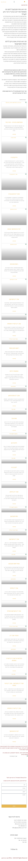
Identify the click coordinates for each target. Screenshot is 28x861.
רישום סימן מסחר (14, 348)
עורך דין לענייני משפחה (14, 324)
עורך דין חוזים (14, 588)
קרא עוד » (14, 134)
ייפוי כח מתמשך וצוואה (14, 229)
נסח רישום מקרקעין (14, 564)
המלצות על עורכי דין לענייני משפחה (14, 659)
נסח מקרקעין (14, 516)
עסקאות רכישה (14, 371)
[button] (24, 1)
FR (3, 2)
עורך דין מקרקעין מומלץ (14, 611)
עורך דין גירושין (14, 492)
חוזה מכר (14, 418)
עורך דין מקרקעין (14, 299)
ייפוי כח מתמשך (14, 731)
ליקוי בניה (14, 467)
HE (1, 2)
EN (5, 2)
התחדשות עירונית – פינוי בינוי (14, 122)
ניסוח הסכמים (14, 264)
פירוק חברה (14, 157)
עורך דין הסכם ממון (14, 395)
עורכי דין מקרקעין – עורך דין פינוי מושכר (14, 684)
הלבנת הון (14, 443)
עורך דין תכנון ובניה (14, 194)
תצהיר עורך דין (14, 635)
